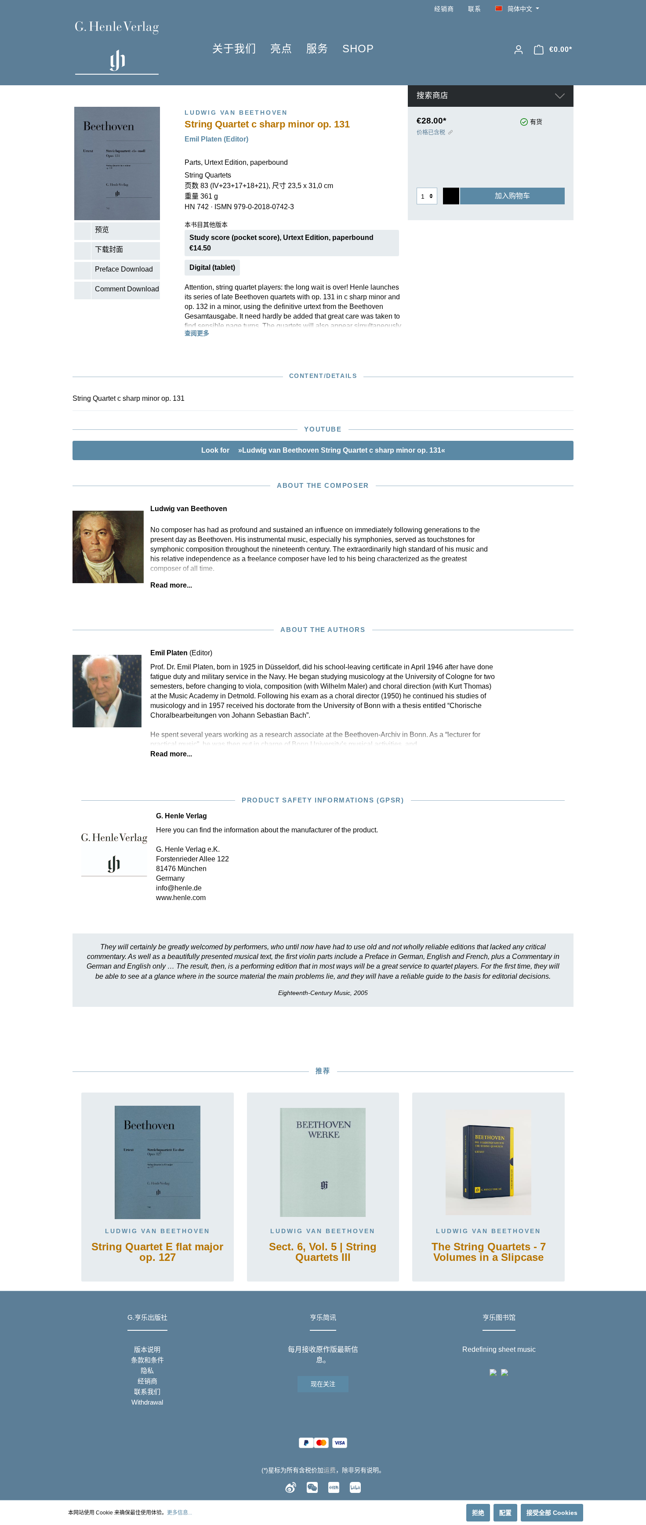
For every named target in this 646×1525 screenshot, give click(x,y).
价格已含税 (431, 132)
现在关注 (323, 1383)
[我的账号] (518, 49)
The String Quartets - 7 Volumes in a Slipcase (489, 1252)
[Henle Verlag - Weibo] (291, 1487)
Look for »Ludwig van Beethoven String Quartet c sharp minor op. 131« (323, 450)
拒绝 (478, 1512)
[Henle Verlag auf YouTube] (556, 9)
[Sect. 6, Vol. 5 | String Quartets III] (323, 1162)
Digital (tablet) (212, 267)
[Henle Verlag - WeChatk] (312, 1487)
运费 (329, 1470)
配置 (505, 1512)
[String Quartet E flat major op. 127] (157, 1162)
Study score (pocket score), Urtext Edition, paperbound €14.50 (281, 243)
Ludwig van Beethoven (157, 1231)
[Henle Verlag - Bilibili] (355, 1487)
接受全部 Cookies (551, 1512)
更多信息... (179, 1513)
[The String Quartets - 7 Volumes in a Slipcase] (488, 1162)
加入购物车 (512, 196)
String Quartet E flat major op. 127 (157, 1252)
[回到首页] (130, 48)
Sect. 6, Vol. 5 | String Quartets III (323, 1252)
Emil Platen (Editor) (216, 139)
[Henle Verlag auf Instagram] (568, 9)
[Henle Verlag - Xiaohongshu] (334, 1487)
